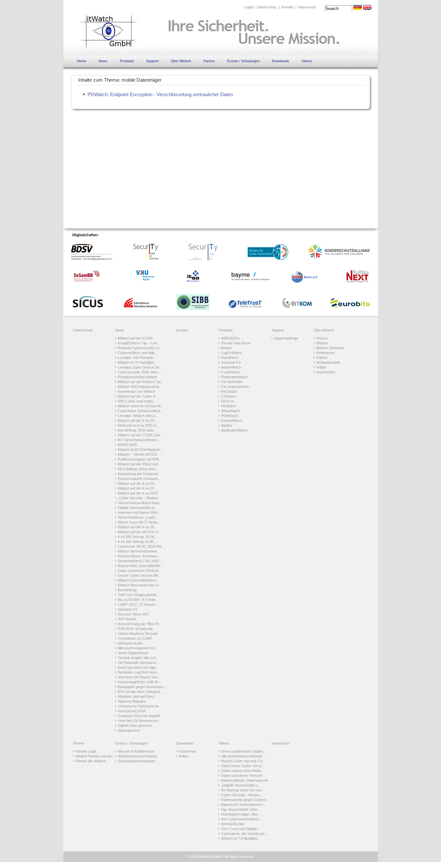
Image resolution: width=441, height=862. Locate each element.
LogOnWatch (231, 353)
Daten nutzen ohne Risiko (241, 771)
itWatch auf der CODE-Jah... (140, 435)
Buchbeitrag (127, 590)
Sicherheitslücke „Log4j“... (138, 517)
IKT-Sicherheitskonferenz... (139, 440)
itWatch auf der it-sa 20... (137, 420)
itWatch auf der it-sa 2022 (138, 493)
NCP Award (127, 619)
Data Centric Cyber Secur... (242, 766)
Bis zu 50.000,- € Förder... (138, 600)
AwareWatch (231, 367)
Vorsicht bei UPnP (132, 711)
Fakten (321, 358)
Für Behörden (232, 382)
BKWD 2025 (127, 445)
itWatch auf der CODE (135, 338)
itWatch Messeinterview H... (139, 585)
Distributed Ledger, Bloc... (241, 814)
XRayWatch (230, 411)
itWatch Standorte (330, 348)
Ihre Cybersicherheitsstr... (241, 819)
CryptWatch (230, 372)
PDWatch (228, 406)
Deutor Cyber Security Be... (139, 575)
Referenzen (325, 353)
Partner (209, 61)
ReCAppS (229, 391)
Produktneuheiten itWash (137, 377)
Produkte (127, 61)
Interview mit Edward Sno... (139, 677)
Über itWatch (181, 61)
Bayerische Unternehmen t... (243, 804)
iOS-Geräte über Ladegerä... (140, 692)
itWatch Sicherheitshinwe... (139, 551)
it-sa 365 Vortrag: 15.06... (137, 537)
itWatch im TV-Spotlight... (137, 362)
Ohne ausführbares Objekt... (243, 751)
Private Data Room (236, 343)
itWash (226, 348)
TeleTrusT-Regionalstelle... (138, 595)
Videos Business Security (138, 633)
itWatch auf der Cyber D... (138, 396)
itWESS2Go (230, 338)
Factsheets (187, 751)
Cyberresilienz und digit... (137, 353)
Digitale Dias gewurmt (135, 725)
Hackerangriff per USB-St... (139, 682)
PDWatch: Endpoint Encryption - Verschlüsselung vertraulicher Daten (160, 94)
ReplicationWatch (234, 377)
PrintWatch (229, 416)
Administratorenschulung (137, 756)
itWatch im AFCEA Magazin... (140, 449)
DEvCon (227, 401)
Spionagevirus (129, 730)
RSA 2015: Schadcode (135, 629)
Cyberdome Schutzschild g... (140, 411)
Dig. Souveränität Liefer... (240, 809)
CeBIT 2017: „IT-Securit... (138, 604)
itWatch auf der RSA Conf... (139, 464)
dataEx (226, 425)
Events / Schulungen (243, 61)
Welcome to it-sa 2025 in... (138, 425)
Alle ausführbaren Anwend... (243, 756)
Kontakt (287, 7)
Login (248, 7)
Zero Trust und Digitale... (240, 829)
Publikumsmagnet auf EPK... (140, 459)
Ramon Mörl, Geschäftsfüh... (140, 566)
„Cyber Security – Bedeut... (139, 498)
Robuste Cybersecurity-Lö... (140, 348)
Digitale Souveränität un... (138, 508)
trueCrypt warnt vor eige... (138, 667)
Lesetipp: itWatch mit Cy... (138, 416)
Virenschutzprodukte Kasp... (140, 503)
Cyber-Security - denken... (242, 795)
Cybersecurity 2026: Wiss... (139, 372)
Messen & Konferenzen (136, 751)
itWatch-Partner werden (94, 756)
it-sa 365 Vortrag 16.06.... (137, 541)
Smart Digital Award (133, 653)
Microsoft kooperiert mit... (138, 648)
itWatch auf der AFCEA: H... (139, 532)
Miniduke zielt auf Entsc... (138, 696)
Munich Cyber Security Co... (243, 761)
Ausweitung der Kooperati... (139, 474)
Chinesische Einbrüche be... (140, 706)
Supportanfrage (286, 338)
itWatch (322, 343)
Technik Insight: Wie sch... (138, 658)
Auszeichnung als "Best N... (139, 624)
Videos (307, 61)
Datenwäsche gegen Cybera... (245, 800)
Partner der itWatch (91, 761)
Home (81, 61)
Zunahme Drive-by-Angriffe (139, 716)
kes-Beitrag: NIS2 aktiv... (137, 430)
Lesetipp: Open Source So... (140, 367)
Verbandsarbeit (328, 362)
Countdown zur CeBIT (135, 638)
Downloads (280, 61)
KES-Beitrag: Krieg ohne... (138, 469)
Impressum (307, 7)
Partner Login (86, 751)
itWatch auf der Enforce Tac (139, 382)
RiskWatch (229, 358)
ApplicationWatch (234, 430)
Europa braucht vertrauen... (139, 479)
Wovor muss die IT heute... (139, 522)
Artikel (321, 367)
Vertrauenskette (130, 643)
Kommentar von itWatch (136, 391)
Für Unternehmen (235, 387)
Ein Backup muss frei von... (242, 790)
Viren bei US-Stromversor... (139, 721)
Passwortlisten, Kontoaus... (139, 556)
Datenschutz (267, 7)
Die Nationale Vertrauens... (138, 662)
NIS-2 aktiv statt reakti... (137, 401)
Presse (322, 338)
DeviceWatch (231, 420)
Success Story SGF (133, 614)
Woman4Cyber (233, 824)
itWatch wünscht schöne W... (140, 406)
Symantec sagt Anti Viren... (139, 672)
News (103, 61)
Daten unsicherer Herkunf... (139, 571)
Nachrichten (325, 372)
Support (152, 61)
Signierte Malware (132, 701)
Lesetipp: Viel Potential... (137, 358)
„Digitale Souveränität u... (240, 785)
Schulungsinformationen (136, 761)
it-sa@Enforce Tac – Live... (139, 343)
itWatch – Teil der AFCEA (137, 454)
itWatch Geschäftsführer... (138, 580)
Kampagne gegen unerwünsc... (142, 687)
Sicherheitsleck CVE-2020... (140, 561)
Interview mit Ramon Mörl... (139, 512)
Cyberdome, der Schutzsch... (244, 834)
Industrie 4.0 (127, 609)
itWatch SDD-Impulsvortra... (140, 387)
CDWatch (228, 396)
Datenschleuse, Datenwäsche (244, 780)
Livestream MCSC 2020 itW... (141, 546)
